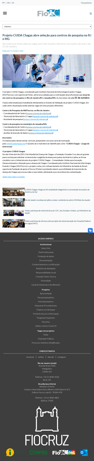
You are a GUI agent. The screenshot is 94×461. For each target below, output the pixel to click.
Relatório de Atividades (46, 268)
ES (13, 3)
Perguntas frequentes (46, 318)
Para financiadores (45, 301)
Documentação (45, 260)
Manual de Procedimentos (46, 305)
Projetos (46, 289)
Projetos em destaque (45, 309)
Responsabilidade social (46, 272)
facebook (30, 357)
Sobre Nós (45, 248)
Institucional (45, 244)
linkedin (51, 357)
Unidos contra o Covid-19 (45, 326)
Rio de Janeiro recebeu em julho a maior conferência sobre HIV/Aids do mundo (57, 200)
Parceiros (46, 322)
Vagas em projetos (45, 331)
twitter (41, 357)
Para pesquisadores (46, 297)
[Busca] (91, 13)
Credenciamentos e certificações (46, 264)
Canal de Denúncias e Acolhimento (45, 284)
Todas (45, 334)
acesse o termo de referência (35, 119)
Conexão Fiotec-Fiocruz (46, 276)
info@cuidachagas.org (16, 143)
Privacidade (46, 280)
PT (3, 3)
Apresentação (46, 293)
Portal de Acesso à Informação (46, 313)
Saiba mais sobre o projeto (13, 177)
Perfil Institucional (45, 252)
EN (8, 3)
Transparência (86, 3)
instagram (62, 357)
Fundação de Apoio (46, 256)
